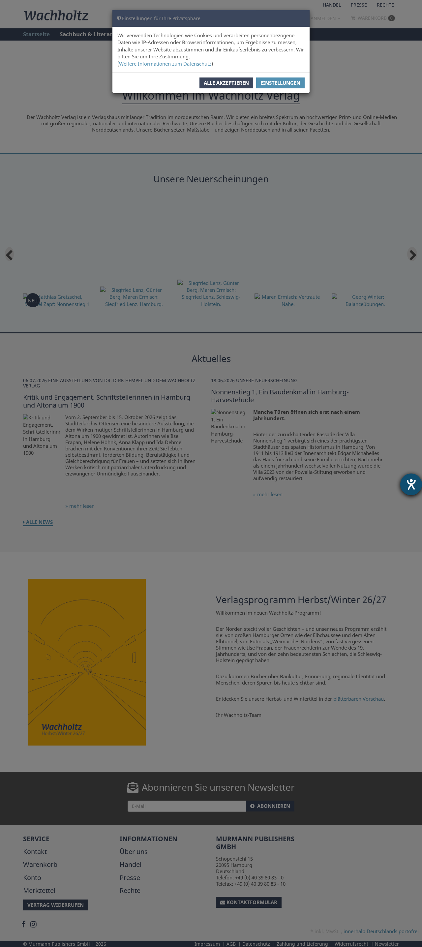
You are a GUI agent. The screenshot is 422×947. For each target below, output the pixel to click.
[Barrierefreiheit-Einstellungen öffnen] (411, 484)
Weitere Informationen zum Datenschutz (165, 63)
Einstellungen (280, 82)
